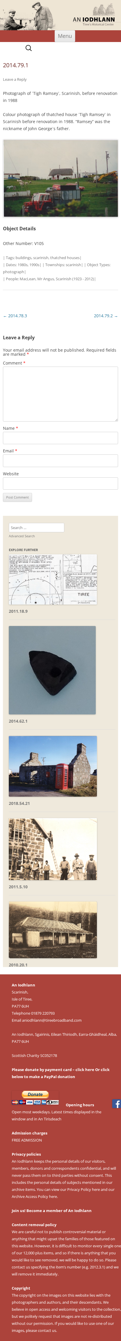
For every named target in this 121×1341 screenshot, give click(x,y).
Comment (14, 363)
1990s (34, 264)
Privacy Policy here (83, 1189)
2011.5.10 (18, 886)
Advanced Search (22, 536)
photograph (13, 271)
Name (10, 428)
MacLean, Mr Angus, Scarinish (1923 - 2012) (57, 278)
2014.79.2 (106, 315)
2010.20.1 (18, 965)
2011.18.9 (18, 611)
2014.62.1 (18, 721)
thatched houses (65, 257)
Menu (65, 35)
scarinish (40, 257)
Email (10, 451)
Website (11, 473)
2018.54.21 (19, 803)
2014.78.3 (15, 315)
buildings (23, 257)
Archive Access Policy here (34, 1196)
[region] (60, 15)
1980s (23, 264)
